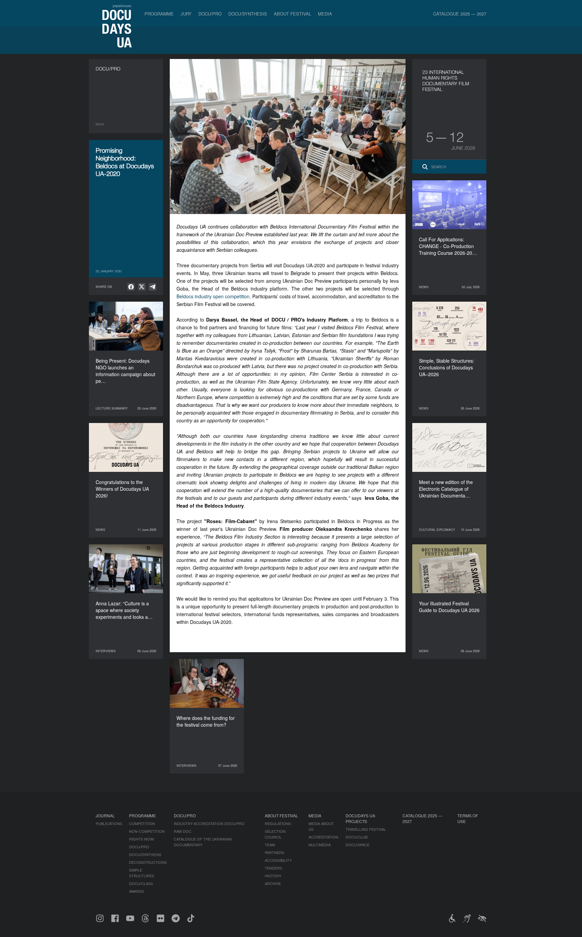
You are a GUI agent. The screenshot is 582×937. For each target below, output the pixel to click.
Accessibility (278, 860)
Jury (186, 13)
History (273, 875)
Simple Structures (141, 872)
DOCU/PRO (210, 13)
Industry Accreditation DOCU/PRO (209, 823)
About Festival (292, 13)
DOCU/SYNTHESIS (247, 13)
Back (100, 124)
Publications (109, 823)
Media (325, 13)
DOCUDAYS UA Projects (360, 818)
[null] (131, 287)
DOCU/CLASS (141, 883)
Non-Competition (147, 831)
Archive (273, 883)
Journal (105, 815)
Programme (159, 13)
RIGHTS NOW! (141, 839)
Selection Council (275, 834)
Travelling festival (366, 829)
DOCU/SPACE (357, 844)
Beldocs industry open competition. (213, 296)
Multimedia (320, 844)
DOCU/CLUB (356, 837)
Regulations (278, 823)
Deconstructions (148, 862)
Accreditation (323, 837)
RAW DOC (182, 831)
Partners (274, 852)
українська (121, 5)
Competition (142, 823)
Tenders (273, 868)
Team (270, 844)
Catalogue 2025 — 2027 (459, 13)
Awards (136, 891)
